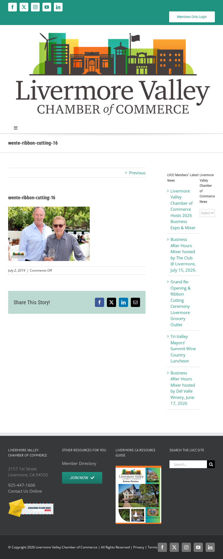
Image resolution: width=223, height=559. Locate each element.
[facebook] (12, 7)
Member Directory (79, 463)
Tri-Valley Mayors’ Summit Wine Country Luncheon (183, 349)
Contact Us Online (25, 491)
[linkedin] (58, 7)
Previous (137, 172)
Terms (152, 547)
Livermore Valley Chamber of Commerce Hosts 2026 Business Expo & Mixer (183, 209)
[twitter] (24, 7)
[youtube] (46, 7)
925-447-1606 (21, 485)
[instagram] (35, 7)
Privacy (138, 547)
